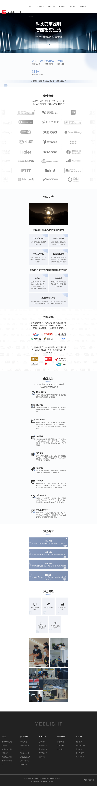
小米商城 (42, 742)
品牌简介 (60, 749)
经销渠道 (83, 6)
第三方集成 (24, 761)
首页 (30, 6)
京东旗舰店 (43, 749)
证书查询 (23, 764)
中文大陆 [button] (91, 780)
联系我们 (60, 742)
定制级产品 (40, 6)
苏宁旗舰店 (43, 753)
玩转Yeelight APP (24, 747)
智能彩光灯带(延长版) (7, 751)
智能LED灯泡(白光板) (7, 743)
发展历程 (60, 745)
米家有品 (42, 757)
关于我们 (30, 17)
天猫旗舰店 (43, 745)
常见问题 (23, 742)
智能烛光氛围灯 (7, 762)
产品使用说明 (25, 757)
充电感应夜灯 (7, 757)
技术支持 (72, 6)
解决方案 (62, 6)
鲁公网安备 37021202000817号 (42, 782)
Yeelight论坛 (24, 753)
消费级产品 (51, 6)
